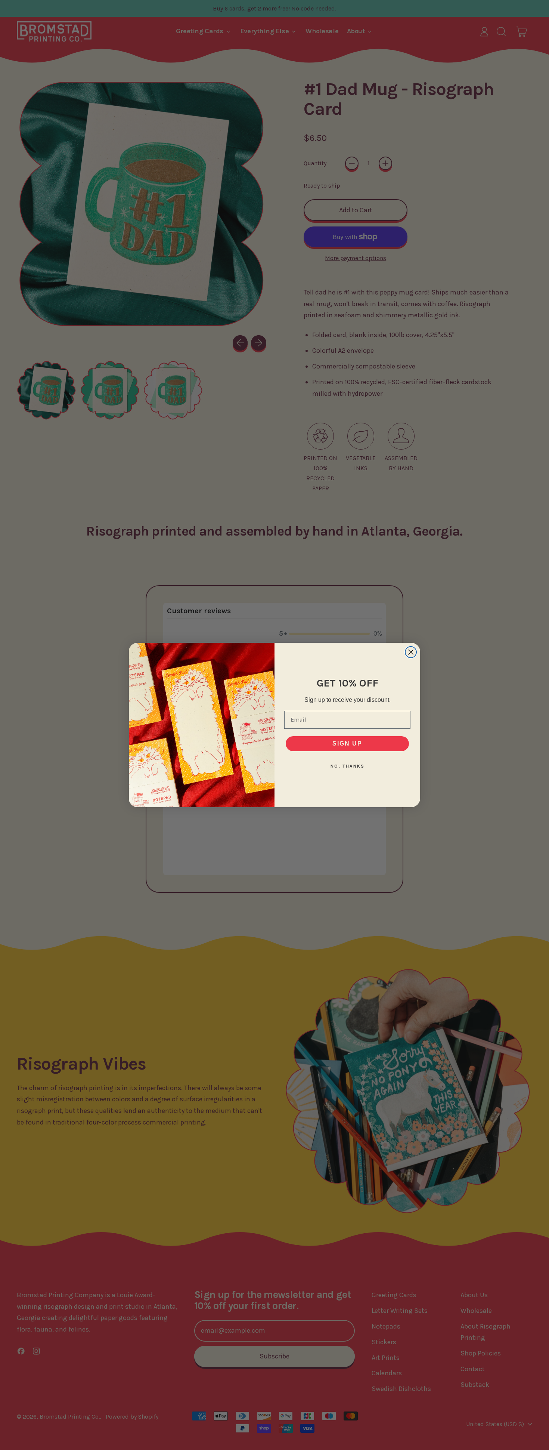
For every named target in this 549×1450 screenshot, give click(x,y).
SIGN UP (347, 743)
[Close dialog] (410, 652)
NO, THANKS (348, 766)
